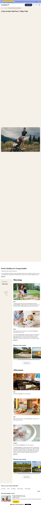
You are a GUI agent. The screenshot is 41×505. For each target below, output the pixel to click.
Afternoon (5, 284)
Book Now (16, 501)
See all (38, 491)
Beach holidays (20, 488)
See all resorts (27, 363)
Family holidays (27, 488)
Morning (4, 281)
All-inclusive (3, 488)
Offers (8, 488)
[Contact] (36, 5)
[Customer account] (34, 5)
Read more (3, 276)
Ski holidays (13, 488)
